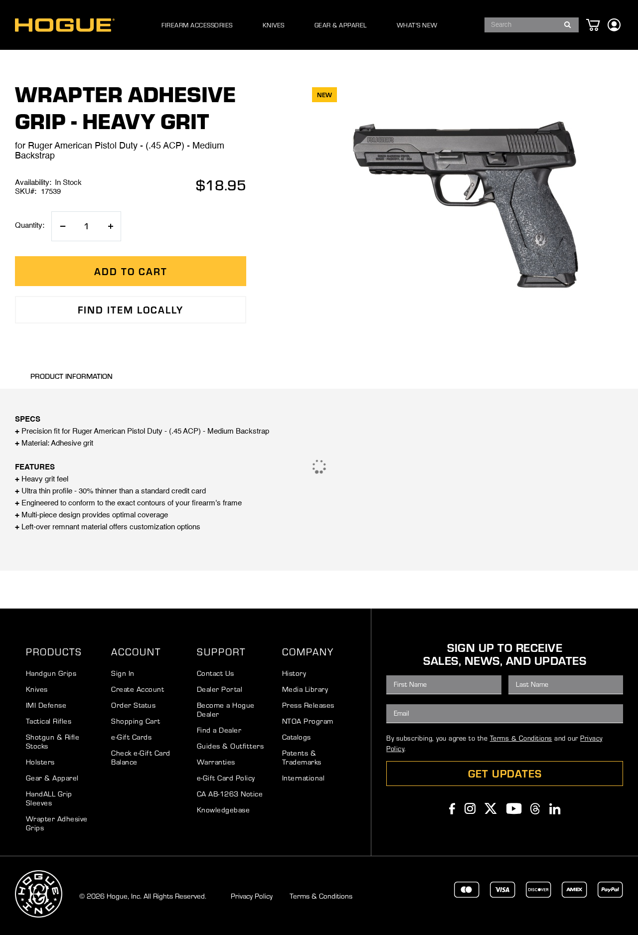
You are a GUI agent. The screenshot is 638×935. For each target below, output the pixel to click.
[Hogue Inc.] (65, 25)
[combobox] (531, 24)
